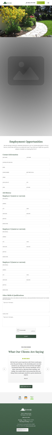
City (27, 182)
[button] (47, 2)
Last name (29, 157)
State (4, 187)
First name (5, 157)
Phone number (6, 172)
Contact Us (41, 2)
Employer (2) (5, 231)
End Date (28, 213)
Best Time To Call (30, 172)
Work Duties (5, 223)
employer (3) (5, 264)
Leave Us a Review (22, 429)
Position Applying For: (7, 162)
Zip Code (28, 187)
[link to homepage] (7, 2)
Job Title (4, 218)
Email (4, 167)
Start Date (5, 213)
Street (4, 177)
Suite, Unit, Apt (6, 182)
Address (4, 203)
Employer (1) (5, 198)
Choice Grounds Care (30, 425)
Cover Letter (5, 313)
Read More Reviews (26, 386)
